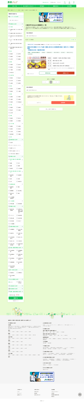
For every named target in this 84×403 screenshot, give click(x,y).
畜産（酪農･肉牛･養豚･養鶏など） (50, 330)
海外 (9, 356)
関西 (9, 343)
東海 (9, 340)
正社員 (29, 52)
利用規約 (52, 393)
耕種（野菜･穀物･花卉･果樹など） (50, 334)
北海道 (9, 325)
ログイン (39, 102)
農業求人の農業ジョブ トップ (12, 10)
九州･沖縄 (10, 353)
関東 (19, 10)
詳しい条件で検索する (51, 109)
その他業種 (45, 341)
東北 (9, 330)
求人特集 (69, 6)
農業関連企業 (45, 337)
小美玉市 (26, 10)
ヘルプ (18, 391)
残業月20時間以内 (56, 52)
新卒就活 (42, 6)
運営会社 (52, 396)
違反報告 (35, 393)
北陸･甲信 (10, 337)
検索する (16, 298)
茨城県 (22, 10)
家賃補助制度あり (49, 52)
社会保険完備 (30, 54)
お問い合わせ (36, 391)
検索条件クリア (16, 300)
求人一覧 (14, 6)
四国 (9, 350)
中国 (9, 347)
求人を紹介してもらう (28, 6)
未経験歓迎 (43, 52)
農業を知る (55, 6)
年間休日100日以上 (70, 52)
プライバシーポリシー (54, 391)
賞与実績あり (63, 52)
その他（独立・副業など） (36, 52)
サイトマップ (19, 393)
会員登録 (63, 102)
